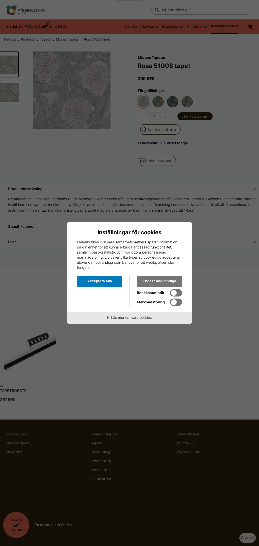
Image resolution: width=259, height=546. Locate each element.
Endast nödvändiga (159, 281)
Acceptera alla (99, 281)
